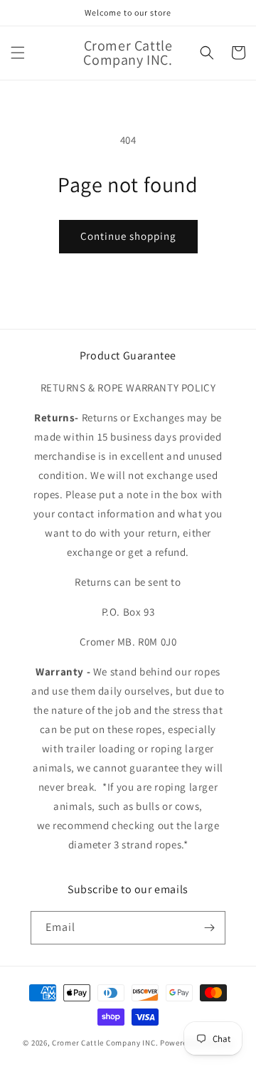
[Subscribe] (209, 927)
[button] (17, 52)
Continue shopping (128, 236)
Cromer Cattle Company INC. (105, 1043)
